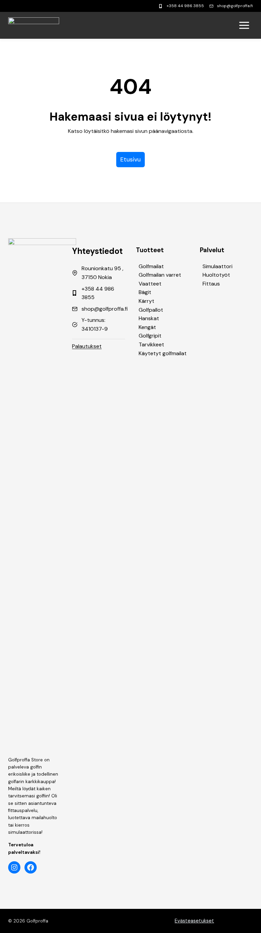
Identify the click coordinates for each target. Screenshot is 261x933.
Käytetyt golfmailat (163, 353)
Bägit (145, 292)
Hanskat (149, 318)
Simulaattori (217, 266)
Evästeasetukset (194, 921)
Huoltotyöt (216, 274)
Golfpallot (151, 309)
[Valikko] (244, 25)
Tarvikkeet (151, 344)
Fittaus (211, 283)
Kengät (147, 327)
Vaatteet (150, 283)
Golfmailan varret (160, 274)
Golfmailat (151, 266)
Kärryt (146, 301)
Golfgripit (150, 335)
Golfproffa (37, 921)
